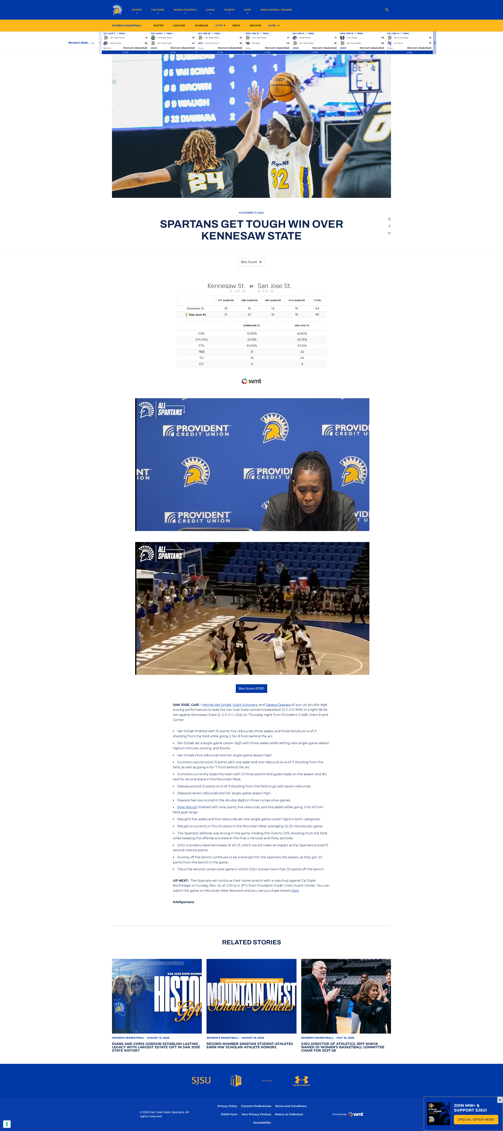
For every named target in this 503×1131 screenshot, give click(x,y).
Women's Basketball (128, 1037)
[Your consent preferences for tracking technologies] (7, 1124)
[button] (434, 42)
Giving (210, 9)
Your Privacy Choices (256, 1114)
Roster (158, 25)
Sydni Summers (245, 705)
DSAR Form (229, 1114)
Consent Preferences (256, 1106)
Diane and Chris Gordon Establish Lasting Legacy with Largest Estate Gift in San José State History (156, 1047)
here (295, 891)
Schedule (201, 25)
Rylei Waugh (187, 807)
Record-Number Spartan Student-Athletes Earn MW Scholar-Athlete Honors (250, 1045)
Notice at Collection (289, 1114)
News (236, 25)
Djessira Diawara (278, 705)
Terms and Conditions (291, 1106)
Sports (137, 9)
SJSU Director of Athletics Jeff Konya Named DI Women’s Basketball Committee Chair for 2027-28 (342, 1047)
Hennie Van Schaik (216, 705)
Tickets (229, 9)
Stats (219, 25)
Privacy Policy (227, 1106)
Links (125, 52)
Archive (255, 25)
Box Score (249, 262)
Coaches (179, 25)
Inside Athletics (185, 9)
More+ (272, 25)
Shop (247, 9)
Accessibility (262, 1122)
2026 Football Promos (276, 9)
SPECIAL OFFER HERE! (478, 1121)
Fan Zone (157, 9)
